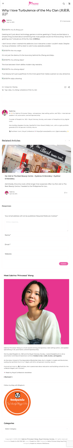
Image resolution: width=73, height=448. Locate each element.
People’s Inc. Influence (36, 443)
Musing (14, 87)
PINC (38, 441)
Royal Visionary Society (37, 354)
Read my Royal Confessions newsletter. (19, 372)
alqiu (10, 90)
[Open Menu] (3, 3)
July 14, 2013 (10, 22)
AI (14, 349)
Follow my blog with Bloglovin (14, 385)
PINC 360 (22, 441)
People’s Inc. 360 (18, 354)
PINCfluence (45, 443)
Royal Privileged (64, 441)
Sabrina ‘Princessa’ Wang (29, 439)
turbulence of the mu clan (28, 90)
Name (8, 235)
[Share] (69, 87)
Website (8, 254)
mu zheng (15, 90)
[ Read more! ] (8, 377)
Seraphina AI (55, 354)
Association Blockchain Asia (31, 360)
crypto (55, 360)
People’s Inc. (33, 441)
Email (8, 244)
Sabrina (9, 20)
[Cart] (69, 3)
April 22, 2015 (13, 194)
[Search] (64, 3)
